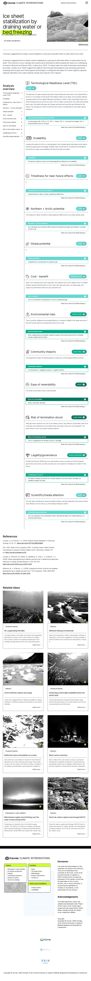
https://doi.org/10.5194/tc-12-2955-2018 (16, 573)
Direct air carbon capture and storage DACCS (67, 817)
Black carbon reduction (58, 755)
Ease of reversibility (12, 126)
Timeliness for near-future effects (12, 103)
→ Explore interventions (37, 875)
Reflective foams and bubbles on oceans (20, 755)
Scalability (12, 99)
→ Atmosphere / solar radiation (15, 869)
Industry (53, 626)
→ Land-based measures (14, 875)
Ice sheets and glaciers (12, 41)
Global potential (12, 111)
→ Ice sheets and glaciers (14, 871)
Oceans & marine (12, 626)
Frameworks (62, 927)
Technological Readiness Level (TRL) (12, 94)
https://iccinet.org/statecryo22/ (15, 552)
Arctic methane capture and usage (18, 693)
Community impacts (12, 122)
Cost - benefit (12, 115)
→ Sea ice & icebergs (13, 880)
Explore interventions (68, 3)
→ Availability (34, 890)
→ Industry (9, 873)
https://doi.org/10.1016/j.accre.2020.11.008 (17, 564)
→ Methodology (35, 873)
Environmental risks (12, 119)
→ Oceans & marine (12, 877)
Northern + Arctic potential (12, 108)
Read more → (37, 645)
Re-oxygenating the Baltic (14, 631)
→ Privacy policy (35, 887)
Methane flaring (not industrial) (61, 631)
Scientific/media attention (12, 136)
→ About (32, 869)
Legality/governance (12, 133)
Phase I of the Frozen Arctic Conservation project (70, 906)
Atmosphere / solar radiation (16, 813)
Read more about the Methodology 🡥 (73, 127)
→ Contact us (34, 877)
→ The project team (36, 871)
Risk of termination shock (12, 129)
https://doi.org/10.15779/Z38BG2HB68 (30, 543)
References (83, 44)
